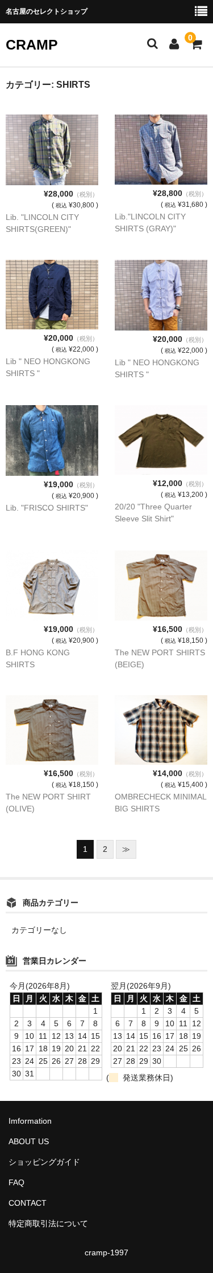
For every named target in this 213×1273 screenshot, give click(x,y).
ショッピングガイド (44, 1161)
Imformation (30, 1120)
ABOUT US (29, 1141)
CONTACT (28, 1202)
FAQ (16, 1182)
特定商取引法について (48, 1223)
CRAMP (32, 44)
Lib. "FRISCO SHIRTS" (47, 507)
